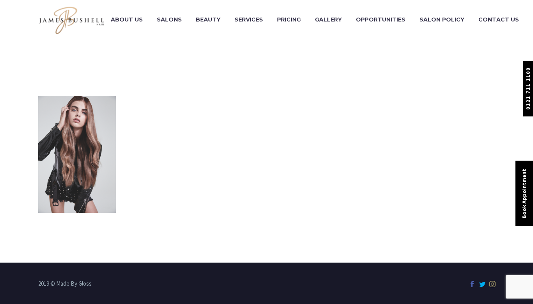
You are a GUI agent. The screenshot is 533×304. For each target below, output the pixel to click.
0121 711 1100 (527, 88)
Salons (169, 19)
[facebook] (472, 284)
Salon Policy (441, 19)
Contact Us (498, 19)
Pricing (289, 19)
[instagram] (492, 284)
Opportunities (380, 19)
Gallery (328, 19)
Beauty (208, 19)
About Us (127, 19)
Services (249, 19)
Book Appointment (524, 193)
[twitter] (482, 284)
